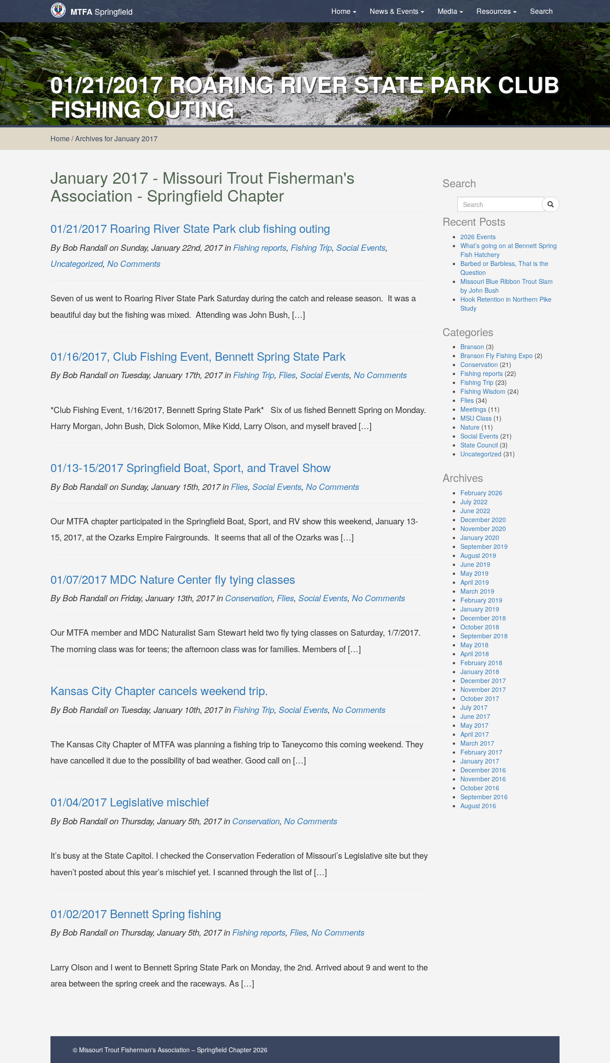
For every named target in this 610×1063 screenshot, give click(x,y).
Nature (470, 426)
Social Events (360, 247)
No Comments (133, 263)
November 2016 (483, 778)
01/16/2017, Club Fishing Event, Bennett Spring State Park (198, 355)
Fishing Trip (311, 247)
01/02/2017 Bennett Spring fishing (135, 913)
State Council (479, 444)
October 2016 (479, 787)
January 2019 (479, 608)
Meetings (473, 409)
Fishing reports (259, 247)
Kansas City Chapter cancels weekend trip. (159, 690)
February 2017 (481, 751)
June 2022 (475, 510)
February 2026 (481, 492)
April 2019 (474, 582)
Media (447, 11)
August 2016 (478, 805)
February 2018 (481, 662)
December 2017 (483, 680)
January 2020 (479, 537)
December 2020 (483, 519)
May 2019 (474, 573)
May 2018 (474, 644)
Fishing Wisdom (483, 391)
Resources (493, 11)
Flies (287, 374)
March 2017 (477, 742)
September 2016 (484, 796)
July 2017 (474, 707)
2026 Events (478, 236)
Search (541, 11)
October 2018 (479, 626)
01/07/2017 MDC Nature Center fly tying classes (172, 578)
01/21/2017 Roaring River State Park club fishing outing (190, 227)
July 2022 (474, 501)
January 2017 (479, 760)
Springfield (102, 11)
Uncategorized (76, 263)
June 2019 (475, 564)
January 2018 (479, 671)
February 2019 (481, 599)
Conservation (248, 597)
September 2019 (484, 546)
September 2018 (484, 635)
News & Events (394, 11)
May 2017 (474, 725)
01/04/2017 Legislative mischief (129, 801)
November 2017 (483, 689)
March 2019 (477, 590)
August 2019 (478, 555)
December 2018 (483, 617)
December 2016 (483, 769)
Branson (472, 346)
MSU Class (476, 417)
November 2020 (483, 528)
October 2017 (479, 698)
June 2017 (475, 716)
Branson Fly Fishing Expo (496, 355)
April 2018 (474, 653)
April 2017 (474, 734)
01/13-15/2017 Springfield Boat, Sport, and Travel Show (190, 467)
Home (341, 11)
